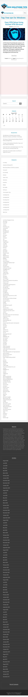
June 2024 (5, 525)
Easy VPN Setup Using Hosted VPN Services (14, 23)
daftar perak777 (6, 285)
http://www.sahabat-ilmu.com (9, 366)
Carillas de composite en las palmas (10, 280)
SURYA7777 (5, 329)
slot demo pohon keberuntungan (9, 298)
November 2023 (6, 542)
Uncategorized (6, 199)
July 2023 (5, 552)
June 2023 (5, 555)
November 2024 (6, 512)
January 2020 (6, 641)
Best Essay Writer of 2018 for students (11, 167)
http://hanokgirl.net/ (7, 320)
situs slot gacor (6, 299)
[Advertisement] (14, 81)
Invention (5, 182)
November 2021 (6, 602)
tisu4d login (5, 264)
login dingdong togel (10, 262)
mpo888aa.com (6, 269)
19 (9, 120)
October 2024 (6, 515)
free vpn (17, 58)
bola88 (4, 302)
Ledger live (5, 317)
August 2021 (5, 609)
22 (19, 120)
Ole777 (4, 233)
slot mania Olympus (15, 314)
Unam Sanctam (6, 405)
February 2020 (6, 639)
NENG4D (4, 258)
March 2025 (5, 502)
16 (22, 118)
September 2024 (6, 517)
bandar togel (5, 417)
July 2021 (5, 612)
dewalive (5, 303)
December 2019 (6, 644)
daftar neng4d (6, 257)
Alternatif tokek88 (6, 397)
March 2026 (5, 473)
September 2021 (6, 607)
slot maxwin (5, 338)
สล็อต (4, 412)
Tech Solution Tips (7, 192)
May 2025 (5, 497)
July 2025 (5, 492)
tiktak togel (5, 296)
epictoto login (6, 273)
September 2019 (6, 651)
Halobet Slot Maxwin (7, 399)
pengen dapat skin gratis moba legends (11, 323)
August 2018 (5, 664)
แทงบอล (4, 225)
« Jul (4, 125)
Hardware (5, 180)
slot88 (4, 395)
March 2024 (5, 532)
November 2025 (6, 483)
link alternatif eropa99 (7, 305)
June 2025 (5, 495)
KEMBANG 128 (6, 336)
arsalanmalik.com (6, 380)
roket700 (5, 414)
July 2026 (5, 463)
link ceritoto (5, 402)
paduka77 (5, 413)
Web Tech (10, 58)
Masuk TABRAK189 (7, 377)
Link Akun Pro (6, 232)
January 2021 (6, 627)
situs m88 (5, 350)
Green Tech (5, 177)
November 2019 (6, 646)
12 (9, 118)
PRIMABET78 (6, 369)
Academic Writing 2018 (8, 165)
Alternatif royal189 (7, 403)
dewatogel (5, 277)
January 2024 (6, 537)
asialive (4, 312)
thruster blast (6, 307)
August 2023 (5, 550)
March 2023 (5, 562)
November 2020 (6, 632)
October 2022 (6, 574)
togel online (5, 388)
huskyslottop (5, 283)
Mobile (4, 184)
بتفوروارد (4, 248)
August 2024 (5, 520)
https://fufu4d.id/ (6, 346)
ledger (4, 375)
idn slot (4, 332)
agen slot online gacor (7, 354)
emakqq (4, 342)
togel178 (5, 244)
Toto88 (4, 262)
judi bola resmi (6, 355)
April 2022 (5, 589)
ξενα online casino (6, 314)
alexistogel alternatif (7, 333)
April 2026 (5, 470)
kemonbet (5, 251)
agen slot (5, 394)
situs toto (5, 383)
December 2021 (6, 599)
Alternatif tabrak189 (7, 406)
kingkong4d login (6, 347)
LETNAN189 (5, 408)
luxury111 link (6, 281)
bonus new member (7, 268)
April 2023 (5, 560)
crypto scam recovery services (9, 349)
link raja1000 (5, 287)
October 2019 (6, 649)
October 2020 (6, 634)
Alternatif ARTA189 (7, 376)
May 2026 (5, 468)
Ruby (8, 693)
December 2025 (6, 480)
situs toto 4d (5, 384)
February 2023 (6, 564)
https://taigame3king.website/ (9, 357)
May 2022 (5, 587)
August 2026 (5, 460)
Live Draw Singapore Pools (8, 220)
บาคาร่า (4, 224)
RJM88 (4, 401)
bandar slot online (6, 316)
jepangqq (5, 343)
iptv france (5, 313)
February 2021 (6, 624)
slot (3, 239)
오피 (4, 358)
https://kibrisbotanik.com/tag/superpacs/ (11, 351)
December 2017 (6, 676)
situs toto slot (6, 390)
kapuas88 (5, 222)
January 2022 (6, 597)
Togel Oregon (6, 242)
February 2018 (6, 671)
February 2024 (6, 535)
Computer (5, 170)
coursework (5, 228)
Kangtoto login (6, 253)
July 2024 (5, 522)
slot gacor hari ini (6, 301)
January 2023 (6, 567)
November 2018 (6, 661)
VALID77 (4, 335)
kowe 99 (4, 344)
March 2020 (5, 636)
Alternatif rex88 (6, 391)
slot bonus (5, 250)
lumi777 (4, 274)
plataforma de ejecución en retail (10, 295)
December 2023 (6, 540)
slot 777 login (5, 279)
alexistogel (5, 340)
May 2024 (5, 527)
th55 (4, 328)
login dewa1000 (6, 288)
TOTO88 (5, 243)
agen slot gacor (6, 353)
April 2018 (5, 666)
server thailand (6, 261)
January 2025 (6, 507)
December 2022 (6, 569)
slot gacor (5, 235)
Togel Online (5, 272)
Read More (14, 55)
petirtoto (5, 247)
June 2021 (5, 614)
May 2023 (5, 557)
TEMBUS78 (5, 373)
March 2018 (5, 669)
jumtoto (4, 324)
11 (6, 118)
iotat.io (4, 416)
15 (19, 118)
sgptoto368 (5, 362)
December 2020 (6, 629)
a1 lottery (5, 162)
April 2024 (5, 530)
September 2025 (6, 488)
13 (12, 118)
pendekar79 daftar (7, 382)
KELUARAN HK (6, 231)
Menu (25, 12)
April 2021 (5, 619)
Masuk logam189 (6, 398)
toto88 (4, 254)
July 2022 (5, 582)
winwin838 (5, 246)
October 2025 (6, 485)
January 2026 (6, 478)
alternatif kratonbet (7, 409)
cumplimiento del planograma (9, 284)
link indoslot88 (6, 294)
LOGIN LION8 (5, 365)
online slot (5, 270)
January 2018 (6, 674)
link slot (4, 392)
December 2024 (6, 510)
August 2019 (5, 654)
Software (5, 189)
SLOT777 (5, 321)
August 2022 (5, 579)
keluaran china (6, 387)
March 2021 (5, 622)
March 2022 (5, 592)
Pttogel (4, 229)
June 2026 (5, 465)
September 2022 (6, 577)
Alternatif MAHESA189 (8, 379)
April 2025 (5, 500)
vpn (16, 59)
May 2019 (5, 656)
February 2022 (6, 594)
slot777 (4, 306)
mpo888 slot (5, 292)
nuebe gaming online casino (8, 310)
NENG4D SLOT (6, 255)
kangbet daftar (6, 266)
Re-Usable (5, 187)
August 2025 (5, 490)
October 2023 (6, 545)
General (4, 175)
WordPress (19, 693)
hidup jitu (5, 327)
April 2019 (5, 659)
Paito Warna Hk (6, 226)
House (4, 236)
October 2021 (6, 604)
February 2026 (6, 475)
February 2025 (6, 505)
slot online (5, 221)
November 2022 (6, 572)
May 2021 (5, 617)
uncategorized (6, 194)
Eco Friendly (5, 172)
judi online (5, 291)
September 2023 (6, 547)
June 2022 (5, 584)
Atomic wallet (6, 318)
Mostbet (4, 361)
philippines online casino (8, 309)
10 (3, 118)
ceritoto (4, 360)
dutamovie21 (5, 331)
